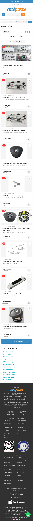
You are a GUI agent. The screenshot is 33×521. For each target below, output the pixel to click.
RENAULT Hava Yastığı (8, 374)
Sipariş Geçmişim (21, 430)
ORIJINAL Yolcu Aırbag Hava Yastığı (12, 65)
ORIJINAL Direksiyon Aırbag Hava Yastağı (14, 163)
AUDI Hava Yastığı (7, 351)
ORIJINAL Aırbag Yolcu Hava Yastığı (12, 196)
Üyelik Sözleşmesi (21, 420)
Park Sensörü (20, 478)
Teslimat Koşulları (8, 427)
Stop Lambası (20, 480)
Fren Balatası (20, 472)
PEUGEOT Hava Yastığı (8, 372)
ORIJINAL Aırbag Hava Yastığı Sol (12, 261)
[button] (3, 14)
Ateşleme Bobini (21, 465)
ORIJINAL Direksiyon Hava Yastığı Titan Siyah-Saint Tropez (16, 229)
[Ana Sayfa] (16, 9)
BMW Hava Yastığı (7, 354)
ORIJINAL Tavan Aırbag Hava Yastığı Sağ (14, 130)
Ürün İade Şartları (21, 427)
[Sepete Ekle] (29, 74)
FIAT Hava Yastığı (7, 359)
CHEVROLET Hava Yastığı (9, 356)
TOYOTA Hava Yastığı (8, 377)
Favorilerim (6, 430)
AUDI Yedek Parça (8, 457)
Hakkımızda (7, 420)
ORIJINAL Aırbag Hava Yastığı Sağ (12, 294)
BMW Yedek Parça (21, 457)
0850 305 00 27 (16, 494)
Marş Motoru (20, 475)
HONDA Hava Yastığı (8, 364)
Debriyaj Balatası (21, 469)
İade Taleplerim (7, 433)
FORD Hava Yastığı (7, 362)
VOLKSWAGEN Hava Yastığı (10, 380)
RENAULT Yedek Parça (22, 462)
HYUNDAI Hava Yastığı (8, 367)
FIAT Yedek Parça (8, 460)
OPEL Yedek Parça (21, 460)
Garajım (19, 433)
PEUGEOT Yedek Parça (9, 462)
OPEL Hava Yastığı (7, 369)
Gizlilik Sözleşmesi (21, 423)
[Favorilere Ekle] (29, 47)
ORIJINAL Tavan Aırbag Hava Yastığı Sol (14, 98)
